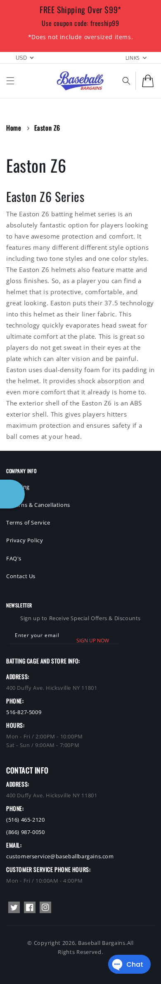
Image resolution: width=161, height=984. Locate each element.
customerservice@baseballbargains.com (60, 856)
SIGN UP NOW (92, 640)
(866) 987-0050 (25, 832)
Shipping (18, 486)
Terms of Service (28, 522)
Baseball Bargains (101, 943)
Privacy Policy (24, 540)
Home (13, 128)
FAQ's (13, 558)
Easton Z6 (47, 128)
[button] (10, 81)
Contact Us (21, 576)
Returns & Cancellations (38, 504)
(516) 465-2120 (25, 819)
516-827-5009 (23, 712)
